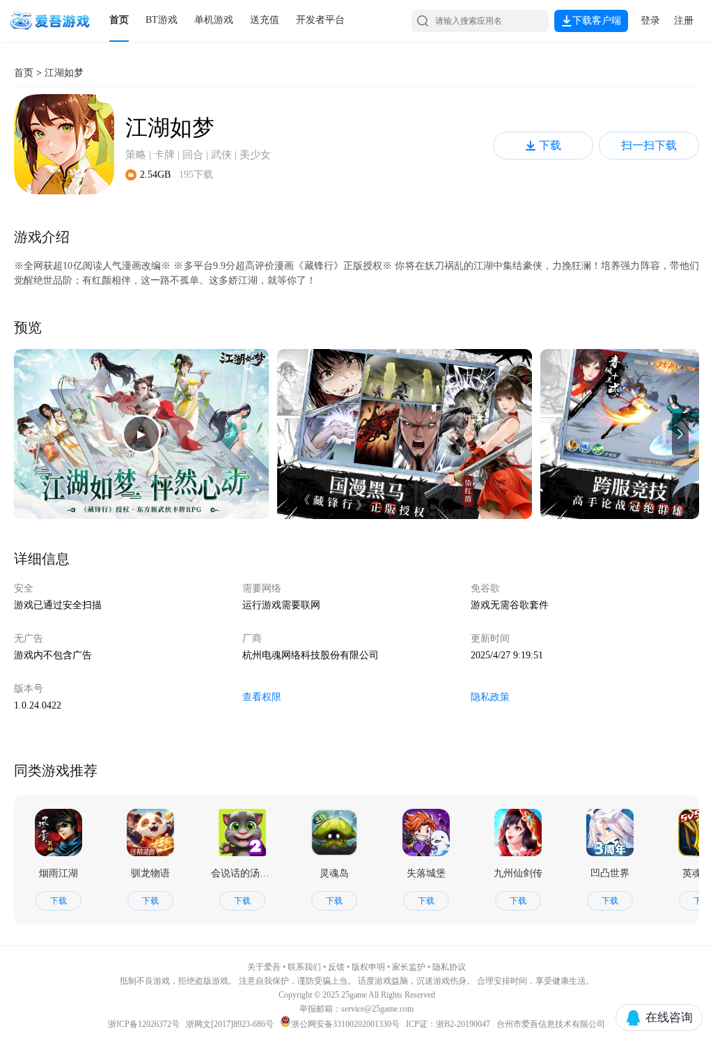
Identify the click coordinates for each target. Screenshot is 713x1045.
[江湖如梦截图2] (404, 434)
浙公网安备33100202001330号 (345, 1024)
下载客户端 (596, 20)
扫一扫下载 (649, 145)
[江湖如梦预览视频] (141, 434)
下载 (550, 145)
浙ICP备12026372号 (145, 1024)
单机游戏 (213, 20)
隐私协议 (449, 967)
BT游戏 (162, 20)
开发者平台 (320, 20)
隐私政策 (490, 697)
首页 (119, 20)
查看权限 (261, 697)
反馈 (336, 967)
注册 (684, 20)
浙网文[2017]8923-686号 (230, 1024)
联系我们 (304, 967)
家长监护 (408, 967)
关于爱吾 (264, 967)
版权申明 (368, 967)
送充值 (264, 20)
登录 (650, 20)
